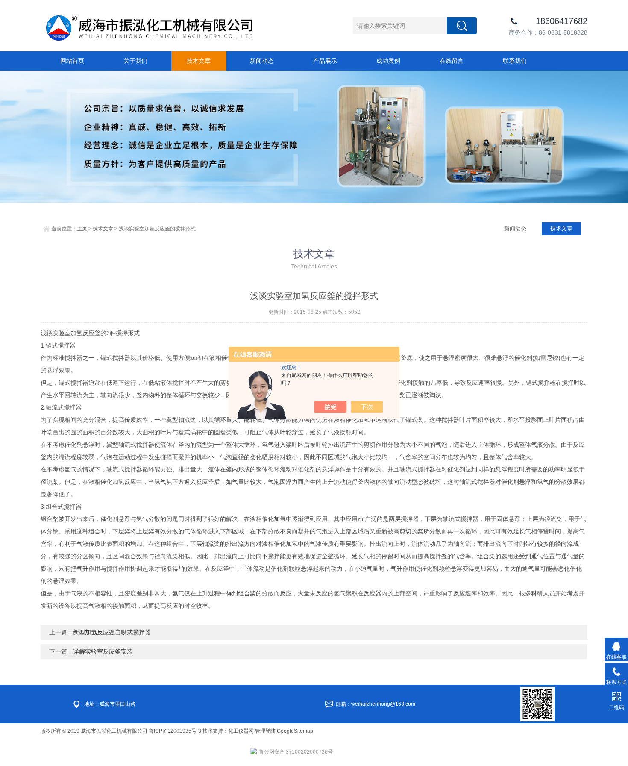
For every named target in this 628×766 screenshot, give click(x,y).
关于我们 (135, 60)
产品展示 (325, 60)
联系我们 (515, 60)
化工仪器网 (241, 731)
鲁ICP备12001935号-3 (175, 731)
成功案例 (388, 60)
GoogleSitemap (295, 731)
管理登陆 (265, 731)
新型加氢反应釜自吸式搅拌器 (112, 632)
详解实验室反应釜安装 (103, 651)
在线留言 (452, 60)
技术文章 (199, 60)
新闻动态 (262, 60)
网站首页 (72, 60)
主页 (82, 229)
